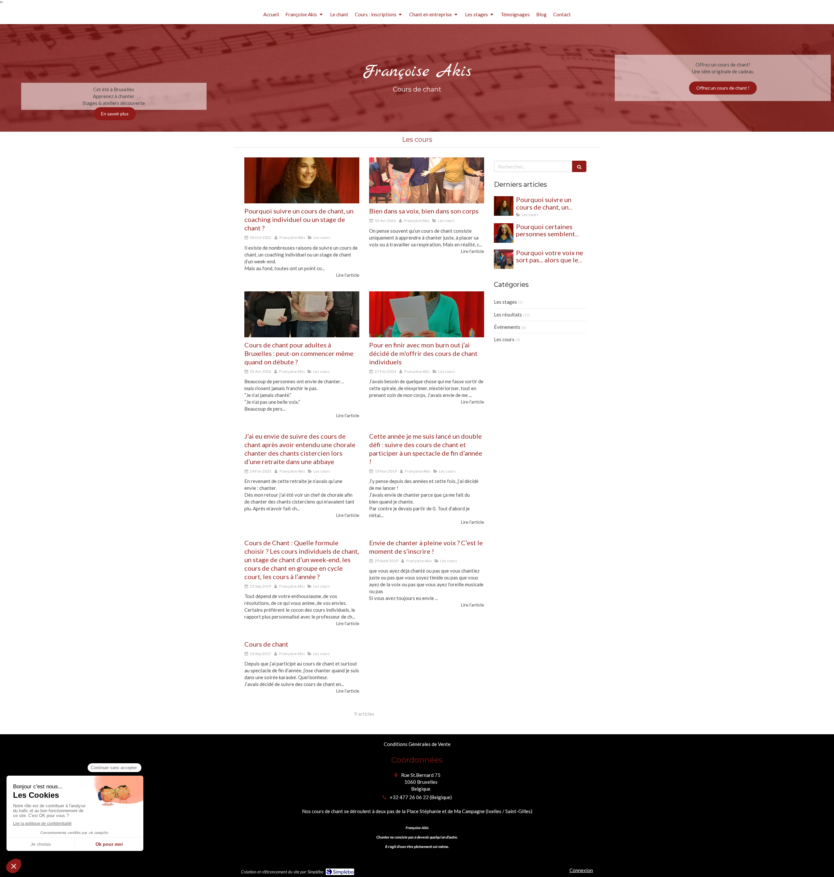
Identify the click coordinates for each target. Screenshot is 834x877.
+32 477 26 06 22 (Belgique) (421, 797)
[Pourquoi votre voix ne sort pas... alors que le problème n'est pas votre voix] (503, 259)
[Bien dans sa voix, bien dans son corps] (426, 180)
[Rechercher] (579, 166)
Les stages (505, 302)
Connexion (581, 870)
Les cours (504, 339)
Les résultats (508, 314)
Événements (507, 327)
